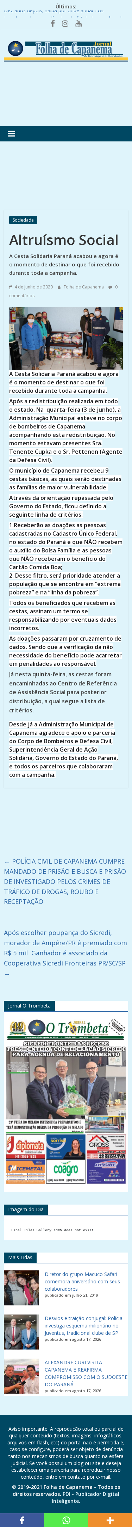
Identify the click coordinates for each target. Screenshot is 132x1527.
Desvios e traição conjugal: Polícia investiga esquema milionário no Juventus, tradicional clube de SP (83, 1325)
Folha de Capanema (84, 287)
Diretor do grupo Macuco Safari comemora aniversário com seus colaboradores (82, 1281)
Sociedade (23, 220)
